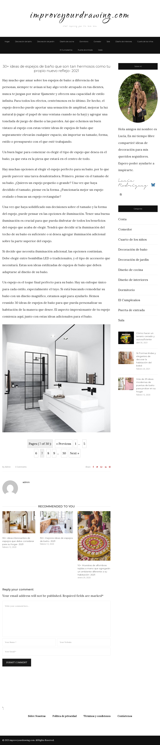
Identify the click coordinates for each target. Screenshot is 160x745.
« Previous (63, 444)
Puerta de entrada (85, 50)
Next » (74, 453)
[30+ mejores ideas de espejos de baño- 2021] (56, 522)
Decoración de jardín (45, 41)
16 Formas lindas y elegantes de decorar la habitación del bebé (146, 359)
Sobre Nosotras (36, 716)
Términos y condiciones (97, 716)
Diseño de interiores (123, 41)
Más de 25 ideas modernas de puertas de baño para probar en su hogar (146, 385)
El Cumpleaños (66, 50)
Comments (21, 467)
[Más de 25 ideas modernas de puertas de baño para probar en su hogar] (126, 383)
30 (64, 453)
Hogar (7, 41)
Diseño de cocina (67, 41)
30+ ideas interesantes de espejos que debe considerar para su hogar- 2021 (18, 541)
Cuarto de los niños (145, 41)
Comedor (97, 41)
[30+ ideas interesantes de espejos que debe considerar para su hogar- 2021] (18, 522)
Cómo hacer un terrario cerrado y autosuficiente (145, 336)
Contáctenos (125, 716)
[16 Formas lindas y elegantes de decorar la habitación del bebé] (126, 358)
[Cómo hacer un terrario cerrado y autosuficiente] (126, 338)
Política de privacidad (64, 716)
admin (6, 467)
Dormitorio (84, 41)
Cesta (100, 50)
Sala (108, 41)
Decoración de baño (23, 41)
